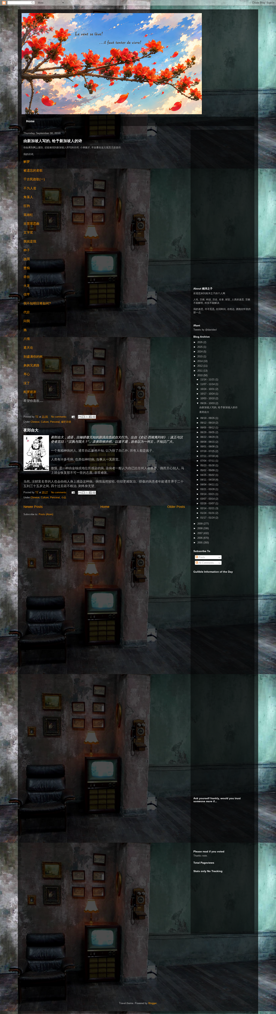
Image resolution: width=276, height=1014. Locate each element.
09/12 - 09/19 (207, 422)
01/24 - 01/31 (207, 513)
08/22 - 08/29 (207, 437)
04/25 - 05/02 (207, 475)
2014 (200, 361)
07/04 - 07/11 (207, 460)
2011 (200, 370)
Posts (201, 557)
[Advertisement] (221, 156)
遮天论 (28, 347)
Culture (45, 421)
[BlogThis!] (83, 417)
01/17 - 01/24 (207, 517)
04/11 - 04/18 (207, 479)
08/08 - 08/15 (207, 441)
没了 (26, 383)
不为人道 (29, 188)
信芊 (26, 294)
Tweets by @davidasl (205, 329)
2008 (200, 528)
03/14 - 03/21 (207, 494)
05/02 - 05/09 (207, 470)
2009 (200, 523)
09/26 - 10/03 (207, 403)
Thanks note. (200, 855)
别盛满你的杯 (33, 356)
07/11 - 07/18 (207, 456)
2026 (200, 342)
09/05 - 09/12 (207, 427)
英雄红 (28, 215)
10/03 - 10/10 (207, 398)
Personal (55, 421)
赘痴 (26, 268)
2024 (200, 351)
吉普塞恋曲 (31, 223)
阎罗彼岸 (29, 392)
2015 (200, 356)
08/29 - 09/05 (207, 432)
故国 (26, 259)
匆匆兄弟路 (31, 365)
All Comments (206, 562)
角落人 (28, 197)
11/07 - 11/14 (207, 384)
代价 (26, 312)
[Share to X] (87, 417)
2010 (200, 375)
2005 (200, 542)
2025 (200, 346)
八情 (26, 339)
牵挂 (26, 277)
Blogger (152, 1003)
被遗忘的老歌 (33, 170)
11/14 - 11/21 (207, 379)
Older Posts (176, 507)
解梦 (26, 161)
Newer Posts (33, 507)
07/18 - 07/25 (207, 451)
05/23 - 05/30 (207, 465)
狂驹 (26, 206)
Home (30, 121)
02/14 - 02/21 (207, 508)
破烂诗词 (66, 421)
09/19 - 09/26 (207, 418)
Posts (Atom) (46, 514)
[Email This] (80, 417)
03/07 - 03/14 (207, 498)
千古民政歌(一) (34, 179)
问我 (26, 321)
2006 (200, 537)
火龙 (26, 285)
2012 (200, 365)
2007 (200, 533)
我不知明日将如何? (37, 303)
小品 (63, 497)
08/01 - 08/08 (207, 446)
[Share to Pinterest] (94, 417)
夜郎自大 (30, 430)
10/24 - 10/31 (207, 389)
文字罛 (28, 232)
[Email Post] (73, 416)
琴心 (26, 374)
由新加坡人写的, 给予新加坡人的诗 (52, 141)
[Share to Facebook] (90, 417)
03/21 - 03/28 (207, 489)
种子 (26, 250)
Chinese (35, 421)
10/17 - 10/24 (207, 393)
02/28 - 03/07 (207, 503)
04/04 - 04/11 (207, 484)
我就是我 (29, 241)
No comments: (59, 416)
